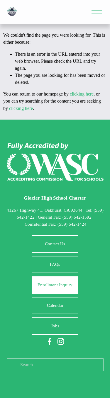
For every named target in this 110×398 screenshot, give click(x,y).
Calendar (55, 305)
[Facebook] (49, 341)
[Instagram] (60, 341)
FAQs (55, 264)
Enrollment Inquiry (55, 285)
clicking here (82, 93)
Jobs (55, 326)
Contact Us (55, 243)
